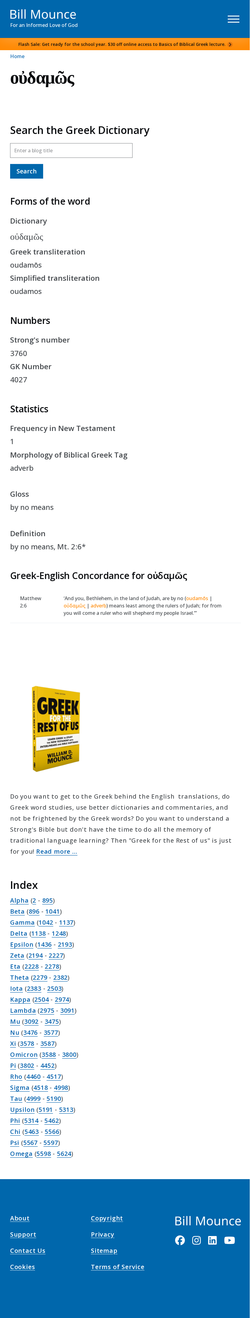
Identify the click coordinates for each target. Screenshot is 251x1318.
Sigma (20, 1087)
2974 (62, 999)
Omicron (24, 1054)
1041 (52, 911)
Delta (19, 933)
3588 (49, 1054)
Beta (17, 911)
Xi (13, 1043)
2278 (52, 966)
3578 (27, 1043)
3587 (47, 1043)
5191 (46, 1109)
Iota (16, 988)
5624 (64, 1153)
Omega (21, 1153)
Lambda (23, 1010)
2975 (47, 1010)
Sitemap (104, 1252)
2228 (31, 966)
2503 (54, 988)
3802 (27, 1065)
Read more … (56, 851)
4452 (47, 1065)
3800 (69, 1054)
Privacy (102, 1235)
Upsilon (22, 1109)
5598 (43, 1153)
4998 (61, 1087)
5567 (30, 1142)
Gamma (22, 922)
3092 (31, 1021)
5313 (66, 1109)
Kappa (20, 999)
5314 (31, 1120)
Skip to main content (16, 10)
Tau (16, 1098)
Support (23, 1235)
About (20, 1219)
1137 (66, 922)
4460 (33, 1076)
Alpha (19, 900)
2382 (60, 977)
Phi (15, 1120)
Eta (15, 966)
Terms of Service (117, 1268)
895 (47, 900)
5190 (54, 1098)
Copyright (107, 1219)
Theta (19, 977)
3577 (51, 1032)
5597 (50, 1142)
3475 (52, 1021)
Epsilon (22, 944)
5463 (31, 1131)
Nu (15, 1032)
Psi (14, 1142)
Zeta (17, 955)
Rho (16, 1076)
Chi (15, 1131)
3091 (67, 1010)
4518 (40, 1087)
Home (17, 56)
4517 (54, 1076)
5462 (51, 1120)
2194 (35, 955)
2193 (65, 944)
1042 (46, 922)
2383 (34, 988)
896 (34, 911)
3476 (30, 1032)
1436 (44, 944)
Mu (15, 1021)
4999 (33, 1098)
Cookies (22, 1268)
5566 (52, 1131)
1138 (38, 933)
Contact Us (28, 1252)
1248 (59, 933)
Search (27, 171)
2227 (56, 955)
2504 (41, 999)
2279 (40, 977)
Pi (13, 1065)
